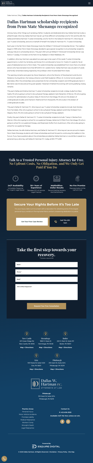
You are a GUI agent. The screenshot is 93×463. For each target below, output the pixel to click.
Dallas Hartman (12, 15)
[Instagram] (68, 421)
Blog (19, 15)
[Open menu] (89, 3)
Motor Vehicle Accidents (28, 414)
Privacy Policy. (62, 452)
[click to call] (4, 459)
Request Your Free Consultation (46, 306)
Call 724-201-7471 (65, 221)
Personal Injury (27, 412)
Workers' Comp (27, 422)
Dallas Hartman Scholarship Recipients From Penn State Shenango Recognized (50, 15)
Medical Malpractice (28, 420)
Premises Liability (28, 417)
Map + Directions (26, 347)
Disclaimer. (53, 452)
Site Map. (71, 452)
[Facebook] (62, 421)
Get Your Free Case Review (32, 222)
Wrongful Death (28, 425)
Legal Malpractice (27, 428)
